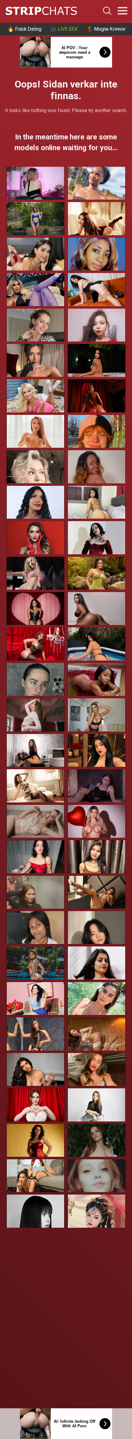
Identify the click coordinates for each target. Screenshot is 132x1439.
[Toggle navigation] (122, 10)
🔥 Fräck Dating (24, 29)
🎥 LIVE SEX (64, 29)
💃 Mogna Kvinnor (106, 29)
